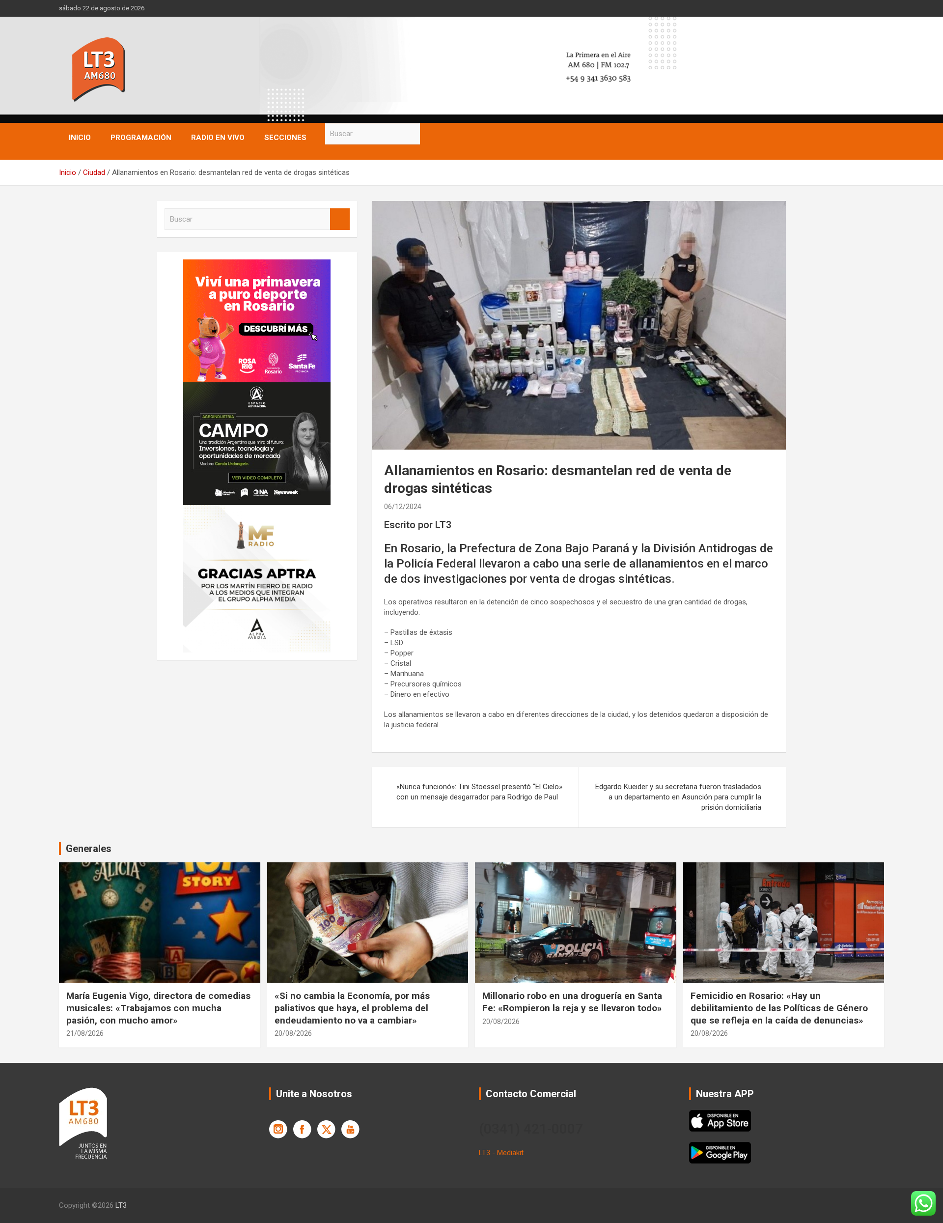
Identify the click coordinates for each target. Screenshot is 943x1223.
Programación (141, 137)
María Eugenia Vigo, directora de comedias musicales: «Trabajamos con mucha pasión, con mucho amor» (158, 1007)
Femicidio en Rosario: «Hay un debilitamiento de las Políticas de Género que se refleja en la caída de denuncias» (779, 1007)
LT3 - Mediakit (501, 1152)
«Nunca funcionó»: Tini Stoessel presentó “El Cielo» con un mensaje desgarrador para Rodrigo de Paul (479, 791)
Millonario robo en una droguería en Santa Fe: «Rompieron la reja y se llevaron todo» (572, 1002)
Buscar (430, 134)
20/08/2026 (293, 1033)
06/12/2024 (402, 507)
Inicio (80, 137)
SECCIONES (285, 137)
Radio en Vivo (218, 137)
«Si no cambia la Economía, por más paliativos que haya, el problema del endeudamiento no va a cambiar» (352, 1007)
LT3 (121, 1205)
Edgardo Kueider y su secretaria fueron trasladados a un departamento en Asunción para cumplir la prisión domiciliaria (678, 797)
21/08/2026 (85, 1033)
